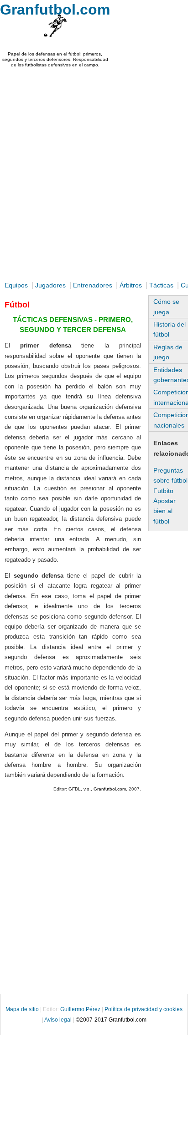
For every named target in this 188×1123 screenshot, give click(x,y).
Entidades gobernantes (170, 374)
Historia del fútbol (169, 329)
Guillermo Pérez (80, 1009)
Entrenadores (92, 285)
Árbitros (131, 285)
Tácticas (161, 285)
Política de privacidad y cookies (143, 1009)
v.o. (87, 788)
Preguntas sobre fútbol (170, 475)
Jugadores (50, 285)
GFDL (74, 788)
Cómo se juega (166, 306)
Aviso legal (58, 1020)
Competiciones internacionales (170, 397)
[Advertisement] (94, 176)
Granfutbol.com (55, 9)
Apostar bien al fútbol (164, 511)
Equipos (16, 285)
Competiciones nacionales (170, 419)
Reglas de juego (168, 352)
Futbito (163, 490)
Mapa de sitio (22, 1009)
